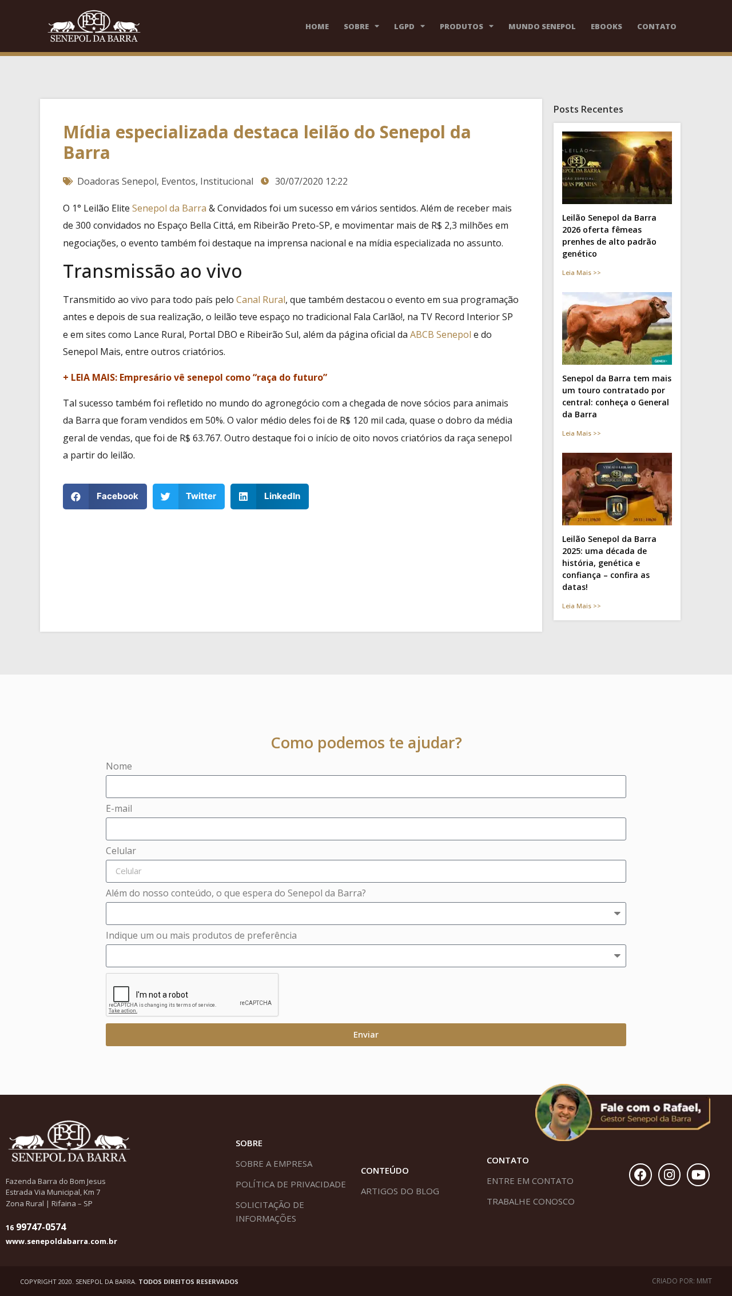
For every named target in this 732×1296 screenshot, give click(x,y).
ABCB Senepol (440, 334)
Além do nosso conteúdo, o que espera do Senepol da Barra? (236, 893)
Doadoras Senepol (117, 181)
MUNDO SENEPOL (542, 26)
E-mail (119, 809)
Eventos (178, 181)
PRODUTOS (461, 26)
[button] (105, 496)
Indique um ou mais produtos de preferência (201, 936)
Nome (119, 766)
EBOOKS (606, 26)
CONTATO (657, 26)
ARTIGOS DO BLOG (400, 1191)
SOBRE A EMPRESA (274, 1163)
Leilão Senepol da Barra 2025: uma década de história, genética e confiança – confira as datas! (609, 562)
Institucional (226, 181)
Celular (121, 851)
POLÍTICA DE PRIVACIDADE (291, 1184)
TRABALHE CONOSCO (531, 1201)
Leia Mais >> (581, 272)
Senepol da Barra (169, 208)
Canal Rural (260, 299)
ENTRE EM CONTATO (530, 1180)
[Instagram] (669, 1174)
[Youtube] (698, 1174)
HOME (317, 26)
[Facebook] (640, 1174)
